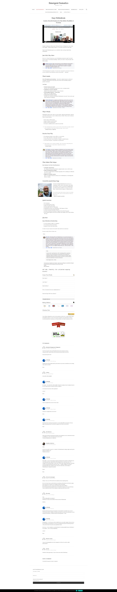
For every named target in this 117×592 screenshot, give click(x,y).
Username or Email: (36, 571)
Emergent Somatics (58, 3)
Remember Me (36, 580)
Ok (76, 590)
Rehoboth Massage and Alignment (53, 347)
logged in (49, 561)
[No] (115, 590)
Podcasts (81, 9)
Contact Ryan (67, 12)
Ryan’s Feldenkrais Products (51, 12)
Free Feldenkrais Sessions (63, 9)
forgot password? (40, 579)
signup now (35, 579)
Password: (35, 575)
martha (47, 548)
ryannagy (48, 359)
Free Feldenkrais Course (51, 9)
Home (33, 9)
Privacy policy (80, 590)
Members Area (74, 9)
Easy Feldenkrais (40, 9)
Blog (61, 12)
